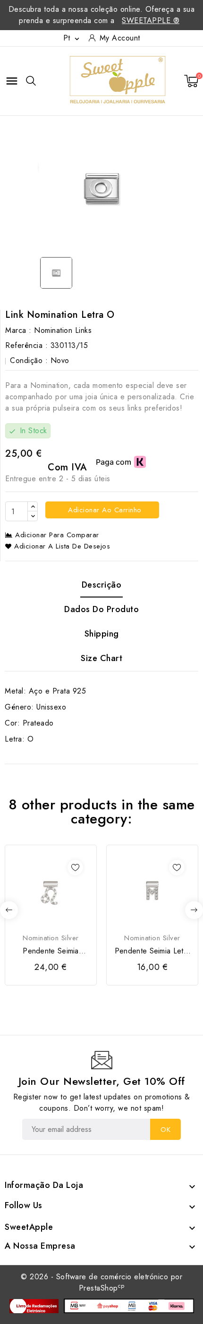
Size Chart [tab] (101, 658)
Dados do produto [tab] (101, 609)
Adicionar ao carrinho (104, 510)
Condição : (29, 360)
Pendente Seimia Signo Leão (51, 951)
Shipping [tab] (102, 634)
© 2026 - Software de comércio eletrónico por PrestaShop (101, 1282)
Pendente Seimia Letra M (152, 951)
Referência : (26, 345)
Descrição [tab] (102, 585)
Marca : (18, 330)
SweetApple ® (150, 20)
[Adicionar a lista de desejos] (75, 867)
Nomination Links (63, 330)
